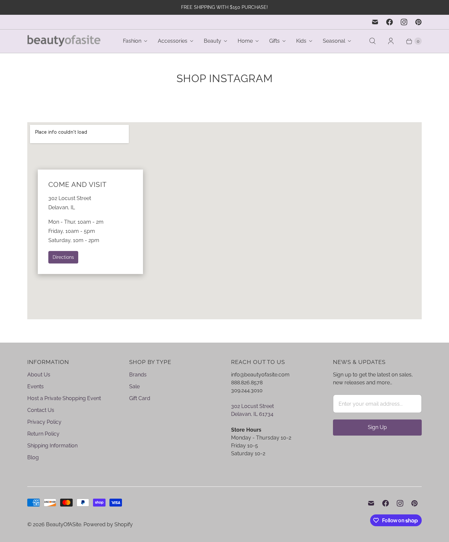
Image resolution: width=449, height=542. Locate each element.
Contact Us (40, 410)
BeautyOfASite (63, 524)
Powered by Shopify (108, 524)
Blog (33, 457)
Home (245, 41)
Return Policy (43, 434)
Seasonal (334, 41)
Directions (63, 257)
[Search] (372, 41)
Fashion (132, 41)
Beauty (212, 41)
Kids (301, 41)
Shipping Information (52, 445)
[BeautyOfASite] (64, 41)
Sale (134, 386)
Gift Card (139, 398)
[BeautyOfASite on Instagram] (404, 22)
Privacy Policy (44, 422)
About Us (38, 375)
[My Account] (391, 41)
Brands (138, 375)
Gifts (274, 41)
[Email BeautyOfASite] (375, 22)
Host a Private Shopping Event (64, 398)
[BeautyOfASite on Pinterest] (418, 22)
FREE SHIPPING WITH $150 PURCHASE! (224, 7)
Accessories (172, 41)
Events (35, 386)
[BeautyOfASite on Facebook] (389, 22)
